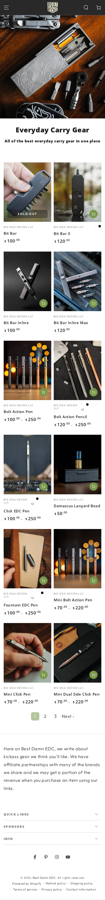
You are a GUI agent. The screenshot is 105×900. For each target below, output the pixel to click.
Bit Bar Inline (16, 322)
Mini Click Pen (17, 694)
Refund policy (56, 883)
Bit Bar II (62, 233)
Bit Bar (10, 233)
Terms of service (25, 889)
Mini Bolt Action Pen (73, 599)
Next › (68, 716)
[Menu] (6, 7)
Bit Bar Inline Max (71, 322)
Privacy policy (52, 889)
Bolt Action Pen (18, 411)
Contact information (81, 889)
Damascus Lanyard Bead (77, 505)
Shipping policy (81, 883)
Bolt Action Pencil (70, 416)
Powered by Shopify (26, 883)
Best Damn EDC (44, 877)
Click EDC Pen (17, 510)
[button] (86, 7)
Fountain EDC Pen (21, 605)
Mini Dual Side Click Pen (77, 694)
